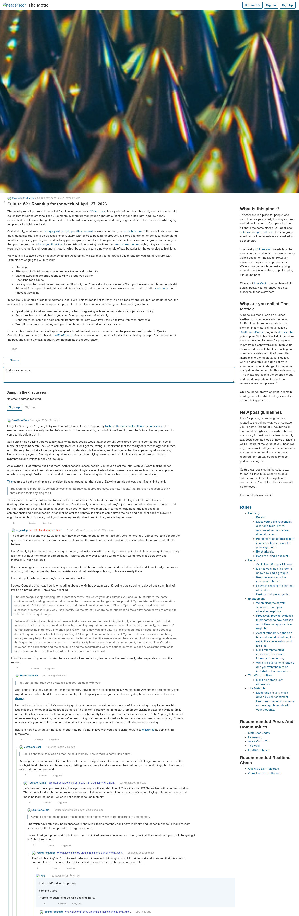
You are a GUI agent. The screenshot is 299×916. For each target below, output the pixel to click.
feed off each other (127, 244)
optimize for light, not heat (256, 232)
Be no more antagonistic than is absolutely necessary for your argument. (275, 543)
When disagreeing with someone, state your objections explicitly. (271, 607)
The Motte (38, 5)
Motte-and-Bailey (252, 332)
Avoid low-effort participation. (275, 564)
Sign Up (287, 5)
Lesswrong (255, 737)
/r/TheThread (63, 335)
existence (148, 729)
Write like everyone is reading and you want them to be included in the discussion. (275, 667)
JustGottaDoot (74, 530)
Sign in (30, 407)
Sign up (14, 407)
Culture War (263, 249)
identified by (285, 332)
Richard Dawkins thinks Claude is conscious (133, 426)
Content (253, 560)
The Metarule (256, 688)
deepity (19, 698)
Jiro (138, 911)
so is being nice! (134, 231)
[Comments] (238, 5)
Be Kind (261, 517)
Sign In (271, 5)
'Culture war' (98, 211)
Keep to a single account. (272, 555)
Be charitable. (265, 551)
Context (32, 523)
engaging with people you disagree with (68, 231)
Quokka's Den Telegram (263, 768)
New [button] (12, 360)
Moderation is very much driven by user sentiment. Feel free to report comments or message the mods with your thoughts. (275, 701)
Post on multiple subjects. (272, 594)
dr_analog (49, 675)
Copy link (47, 523)
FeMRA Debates (258, 750)
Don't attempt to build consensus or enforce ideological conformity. (270, 654)
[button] (20, 198)
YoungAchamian (64, 810)
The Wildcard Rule (260, 675)
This (10, 481)
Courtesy (254, 513)
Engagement (256, 598)
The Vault (260, 283)
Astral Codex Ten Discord (264, 773)
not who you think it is (48, 244)
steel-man (161, 288)
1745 (14, 349)
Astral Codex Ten (259, 741)
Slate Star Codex (259, 732)
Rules (246, 507)
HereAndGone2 (55, 747)
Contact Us (252, 5)
